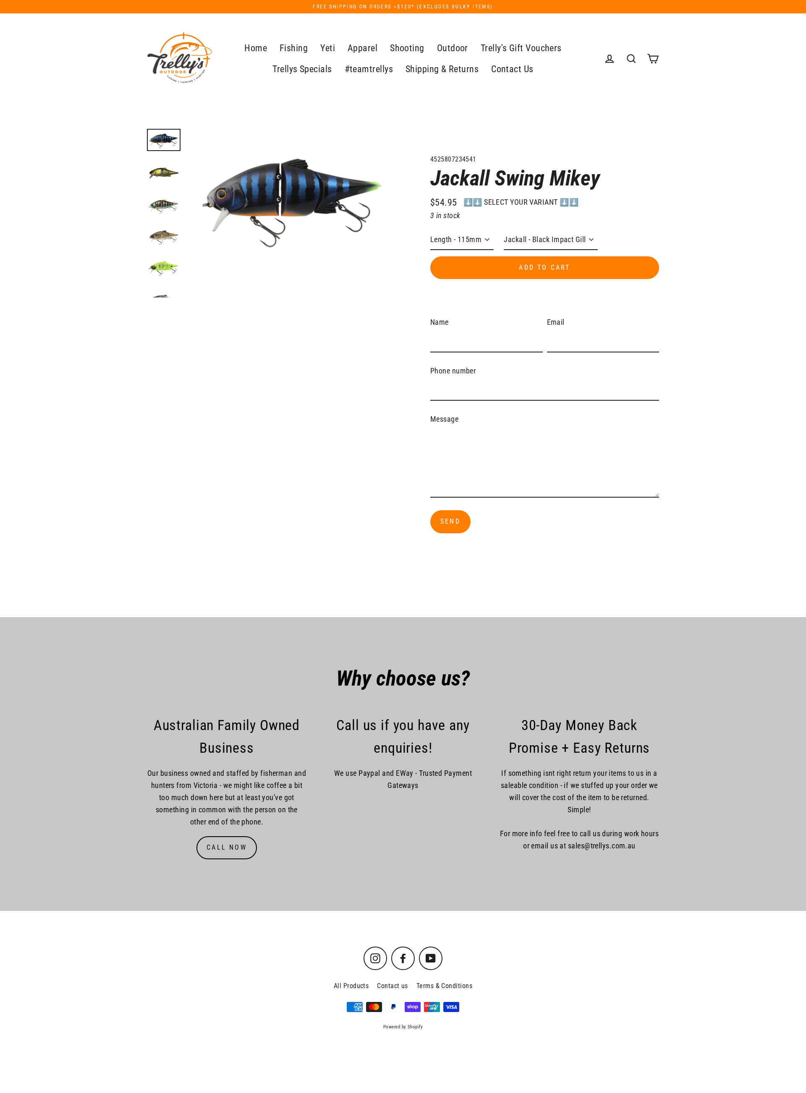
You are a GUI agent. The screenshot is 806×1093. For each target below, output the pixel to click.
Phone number (453, 370)
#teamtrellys (369, 69)
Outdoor (452, 48)
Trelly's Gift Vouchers (521, 48)
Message (444, 419)
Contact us (392, 986)
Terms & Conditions (444, 986)
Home (255, 48)
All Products (351, 986)
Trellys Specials (302, 69)
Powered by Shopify (403, 1027)
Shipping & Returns (442, 69)
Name (439, 322)
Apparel (362, 48)
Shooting (407, 48)
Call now (227, 847)
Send (450, 521)
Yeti (327, 48)
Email (556, 322)
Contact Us (512, 69)
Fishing (294, 48)
